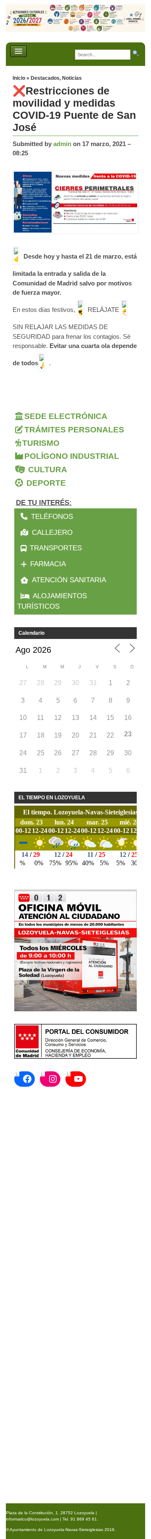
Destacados (45, 78)
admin (62, 143)
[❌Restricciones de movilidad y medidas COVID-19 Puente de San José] (78, 202)
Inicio (19, 78)
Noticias (72, 78)
